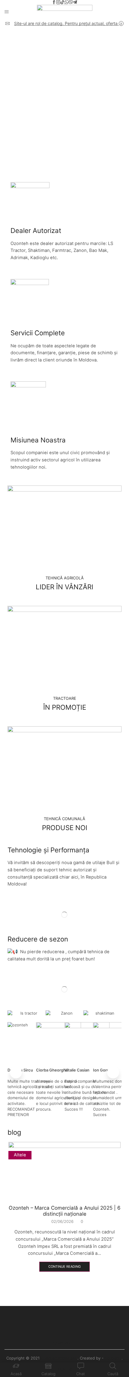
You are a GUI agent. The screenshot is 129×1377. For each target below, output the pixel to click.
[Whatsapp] (66, 2)
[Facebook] (54, 2)
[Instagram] (58, 2)
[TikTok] (62, 2)
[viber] (71, 2)
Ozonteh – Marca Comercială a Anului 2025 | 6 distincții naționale (65, 1211)
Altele (20, 1155)
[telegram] (75, 2)
